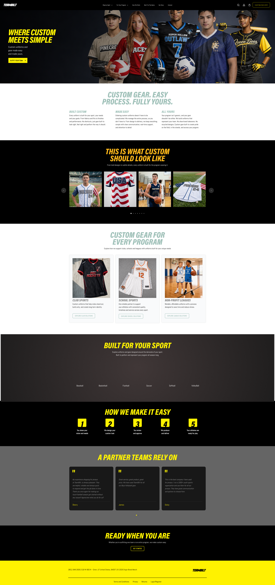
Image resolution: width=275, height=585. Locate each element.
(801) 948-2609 (74, 569)
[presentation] (63, 190)
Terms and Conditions (121, 581)
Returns (144, 581)
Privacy (135, 581)
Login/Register (156, 581)
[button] (18, 60)
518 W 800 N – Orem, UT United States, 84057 (98, 569)
